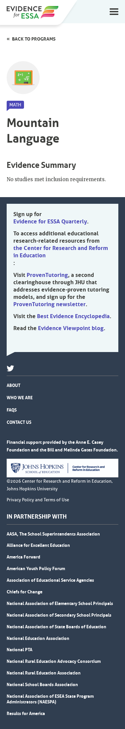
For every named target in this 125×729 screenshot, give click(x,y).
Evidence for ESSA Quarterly (50, 221)
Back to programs (34, 39)
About (13, 385)
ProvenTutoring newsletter (49, 304)
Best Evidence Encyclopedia (73, 316)
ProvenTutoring (47, 275)
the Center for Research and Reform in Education (60, 251)
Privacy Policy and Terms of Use (38, 500)
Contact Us (19, 422)
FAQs (12, 410)
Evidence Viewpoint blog (71, 328)
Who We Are (20, 397)
